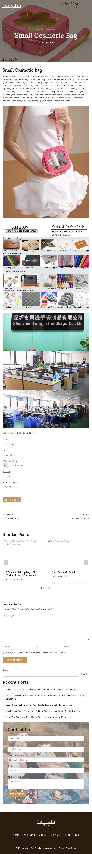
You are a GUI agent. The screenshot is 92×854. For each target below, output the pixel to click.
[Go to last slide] (6, 562)
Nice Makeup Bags (11, 517)
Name (5, 439)
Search (6, 670)
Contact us (8, 433)
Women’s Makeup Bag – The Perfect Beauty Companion (21, 573)
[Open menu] (88, 6)
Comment (9, 616)
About (42, 835)
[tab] (41, 588)
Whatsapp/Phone (11, 461)
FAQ (77, 835)
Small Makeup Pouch (79, 517)
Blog (68, 835)
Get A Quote (12, 500)
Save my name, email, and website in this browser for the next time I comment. (35, 653)
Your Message (9, 483)
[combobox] (5, 465)
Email (5, 450)
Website (67, 646)
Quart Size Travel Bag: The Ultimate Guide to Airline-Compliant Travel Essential (41, 689)
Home (16, 835)
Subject (6, 472)
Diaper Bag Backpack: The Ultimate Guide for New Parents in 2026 (36, 717)
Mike (42, 42)
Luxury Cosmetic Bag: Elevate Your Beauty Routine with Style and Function (39, 705)
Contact (55, 835)
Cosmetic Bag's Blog (46, 29)
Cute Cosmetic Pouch (64, 572)
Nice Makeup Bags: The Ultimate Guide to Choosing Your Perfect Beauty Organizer (43, 711)
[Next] (86, 562)
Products (29, 835)
